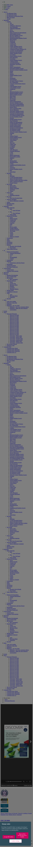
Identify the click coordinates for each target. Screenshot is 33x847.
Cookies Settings (15, 841)
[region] (15, 834)
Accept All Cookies (8, 836)
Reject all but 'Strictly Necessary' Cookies (22, 835)
